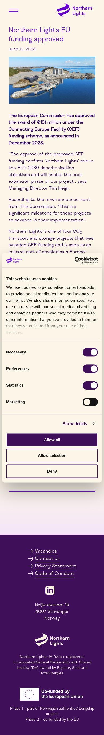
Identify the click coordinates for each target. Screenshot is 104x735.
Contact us (47, 558)
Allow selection (52, 455)
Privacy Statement (55, 566)
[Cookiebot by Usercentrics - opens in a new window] (75, 260)
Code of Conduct (54, 573)
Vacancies (46, 551)
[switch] (90, 368)
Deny (52, 471)
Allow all (52, 439)
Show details (75, 423)
